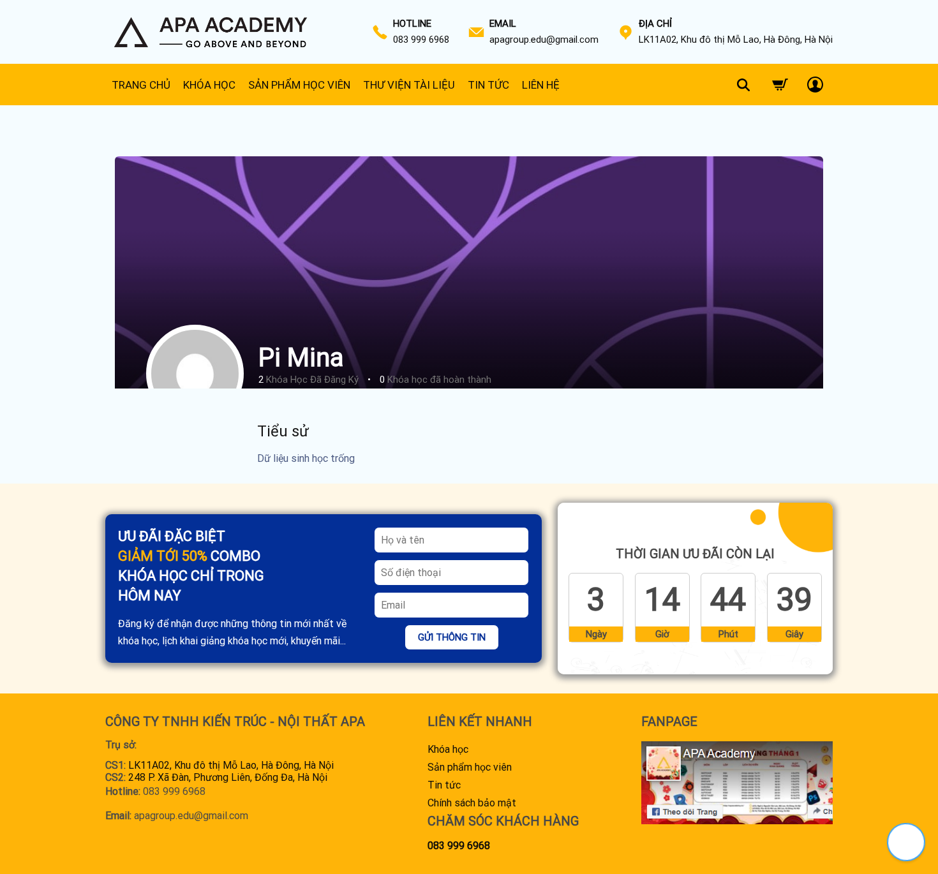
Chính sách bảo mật (472, 803)
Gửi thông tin (452, 637)
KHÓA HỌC (209, 84)
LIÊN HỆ (541, 84)
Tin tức (444, 785)
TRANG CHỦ (141, 84)
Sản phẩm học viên (470, 767)
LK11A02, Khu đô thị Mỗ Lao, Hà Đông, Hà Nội (231, 765)
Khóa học (448, 749)
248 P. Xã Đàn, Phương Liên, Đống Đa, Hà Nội (227, 777)
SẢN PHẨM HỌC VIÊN (299, 84)
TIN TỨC (488, 84)
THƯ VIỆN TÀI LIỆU (409, 84)
